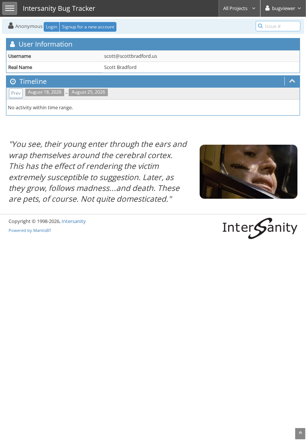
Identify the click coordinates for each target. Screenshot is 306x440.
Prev (16, 93)
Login (51, 26)
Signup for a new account (88, 26)
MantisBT (42, 230)
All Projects (236, 8)
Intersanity (74, 221)
